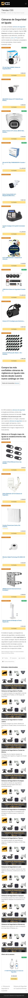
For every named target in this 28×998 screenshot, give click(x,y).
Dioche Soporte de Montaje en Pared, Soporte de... (12, 621)
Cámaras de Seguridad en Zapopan (12, 895)
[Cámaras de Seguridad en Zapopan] (14, 884)
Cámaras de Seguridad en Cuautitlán (5, 988)
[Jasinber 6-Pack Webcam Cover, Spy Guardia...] (14, 452)
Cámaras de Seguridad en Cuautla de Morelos (20, 987)
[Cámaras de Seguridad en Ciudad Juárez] (14, 708)
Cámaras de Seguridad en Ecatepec (12, 781)
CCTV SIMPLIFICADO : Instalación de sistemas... (12, 258)
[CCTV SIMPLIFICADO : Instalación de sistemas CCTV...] (14, 247)
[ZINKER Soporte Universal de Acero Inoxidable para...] (14, 578)
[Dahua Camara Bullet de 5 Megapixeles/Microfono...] (14, 184)
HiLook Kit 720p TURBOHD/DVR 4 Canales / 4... (14, 163)
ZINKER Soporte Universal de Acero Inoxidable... (12, 589)
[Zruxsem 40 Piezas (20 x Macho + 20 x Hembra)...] (14, 342)
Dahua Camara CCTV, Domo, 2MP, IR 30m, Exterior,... (13, 131)
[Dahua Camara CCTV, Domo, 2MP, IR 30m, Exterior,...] (14, 120)
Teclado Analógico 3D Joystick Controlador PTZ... (14, 226)
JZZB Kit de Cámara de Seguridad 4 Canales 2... (14, 290)
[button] (26, 4)
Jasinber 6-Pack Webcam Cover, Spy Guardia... (12, 462)
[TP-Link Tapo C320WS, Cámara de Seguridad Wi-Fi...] (14, 57)
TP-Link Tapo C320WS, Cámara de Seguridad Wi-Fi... (11, 68)
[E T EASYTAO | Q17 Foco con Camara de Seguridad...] (14, 963)
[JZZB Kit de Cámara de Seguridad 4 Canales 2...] (14, 279)
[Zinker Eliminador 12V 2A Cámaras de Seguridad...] (14, 483)
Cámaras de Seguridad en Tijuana (12, 838)
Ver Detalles (14, 75)
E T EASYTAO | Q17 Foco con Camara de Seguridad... (14, 971)
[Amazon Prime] (23, 70)
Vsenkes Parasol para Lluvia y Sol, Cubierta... (11, 526)
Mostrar (17, 383)
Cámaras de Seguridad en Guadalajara (13, 809)
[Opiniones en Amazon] (5, 528)
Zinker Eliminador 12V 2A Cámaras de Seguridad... (12, 494)
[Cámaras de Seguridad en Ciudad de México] (14, 738)
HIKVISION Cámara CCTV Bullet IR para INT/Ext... (13, 100)
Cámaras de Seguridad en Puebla (11, 691)
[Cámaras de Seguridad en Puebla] (14, 679)
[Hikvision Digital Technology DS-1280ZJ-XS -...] (14, 547)
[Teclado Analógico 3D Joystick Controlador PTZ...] (14, 216)
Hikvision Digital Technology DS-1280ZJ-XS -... (14, 557)
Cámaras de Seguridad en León (11, 867)
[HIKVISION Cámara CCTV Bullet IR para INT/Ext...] (14, 89)
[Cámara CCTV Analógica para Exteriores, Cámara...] (14, 311)
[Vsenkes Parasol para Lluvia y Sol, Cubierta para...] (14, 515)
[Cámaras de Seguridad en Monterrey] (14, 913)
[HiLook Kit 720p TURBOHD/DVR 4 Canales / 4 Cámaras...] (14, 152)
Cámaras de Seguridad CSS (16, 995)
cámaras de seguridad (19, 26)
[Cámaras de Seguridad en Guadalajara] (14, 798)
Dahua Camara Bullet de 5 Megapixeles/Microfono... (9, 195)
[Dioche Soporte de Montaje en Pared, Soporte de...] (14, 610)
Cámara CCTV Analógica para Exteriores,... (14, 321)
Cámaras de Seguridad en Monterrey (13, 924)
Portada (3, 12)
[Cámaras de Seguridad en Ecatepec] (14, 769)
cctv (12, 37)
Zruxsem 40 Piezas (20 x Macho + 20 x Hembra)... (12, 353)
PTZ (16, 37)
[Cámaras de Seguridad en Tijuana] (14, 826)
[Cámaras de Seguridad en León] (14, 855)
